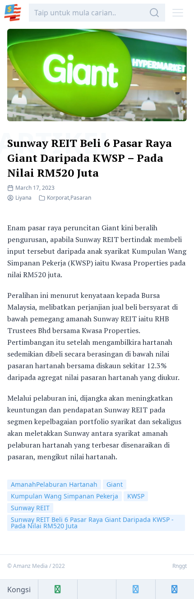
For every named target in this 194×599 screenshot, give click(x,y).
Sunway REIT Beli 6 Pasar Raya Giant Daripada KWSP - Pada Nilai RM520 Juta (92, 522)
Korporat (58, 197)
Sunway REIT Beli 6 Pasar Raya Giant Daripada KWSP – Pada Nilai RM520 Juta (89, 158)
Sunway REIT (30, 507)
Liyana (23, 197)
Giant (114, 484)
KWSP (135, 496)
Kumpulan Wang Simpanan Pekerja (64, 496)
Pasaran (80, 197)
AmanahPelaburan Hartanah (54, 484)
